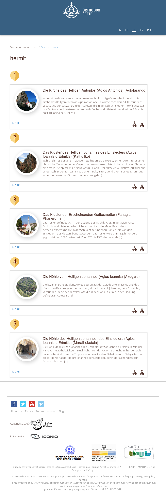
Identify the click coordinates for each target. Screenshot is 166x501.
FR (141, 30)
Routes (40, 411)
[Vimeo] (41, 404)
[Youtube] (32, 404)
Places (29, 411)
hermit (55, 47)
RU (149, 30)
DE (134, 30)
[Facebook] (14, 404)
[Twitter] (23, 404)
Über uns (16, 411)
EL (126, 30)
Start (44, 47)
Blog (61, 411)
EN (119, 30)
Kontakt (51, 411)
